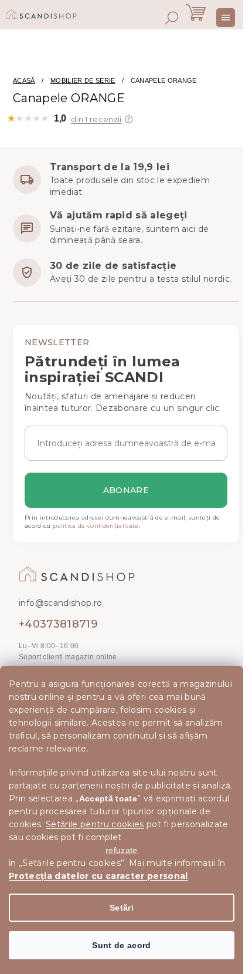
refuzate (121, 850)
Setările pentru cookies (95, 824)
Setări (122, 907)
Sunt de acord (121, 945)
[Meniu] (225, 17)
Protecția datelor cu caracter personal (98, 876)
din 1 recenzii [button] (96, 119)
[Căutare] (171, 17)
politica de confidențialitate (96, 526)
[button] (129, 119)
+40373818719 (58, 624)
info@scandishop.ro (60, 603)
